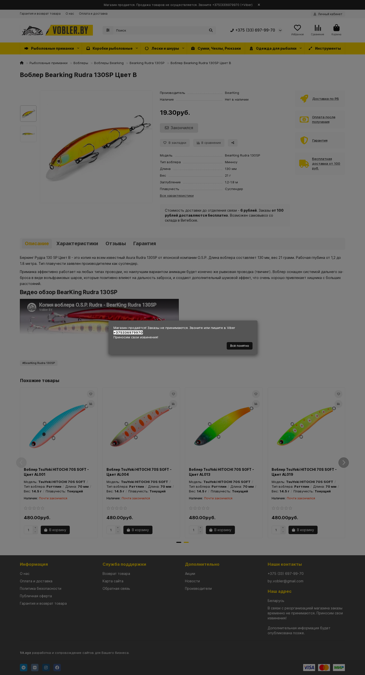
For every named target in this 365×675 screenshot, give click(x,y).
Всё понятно (239, 346)
